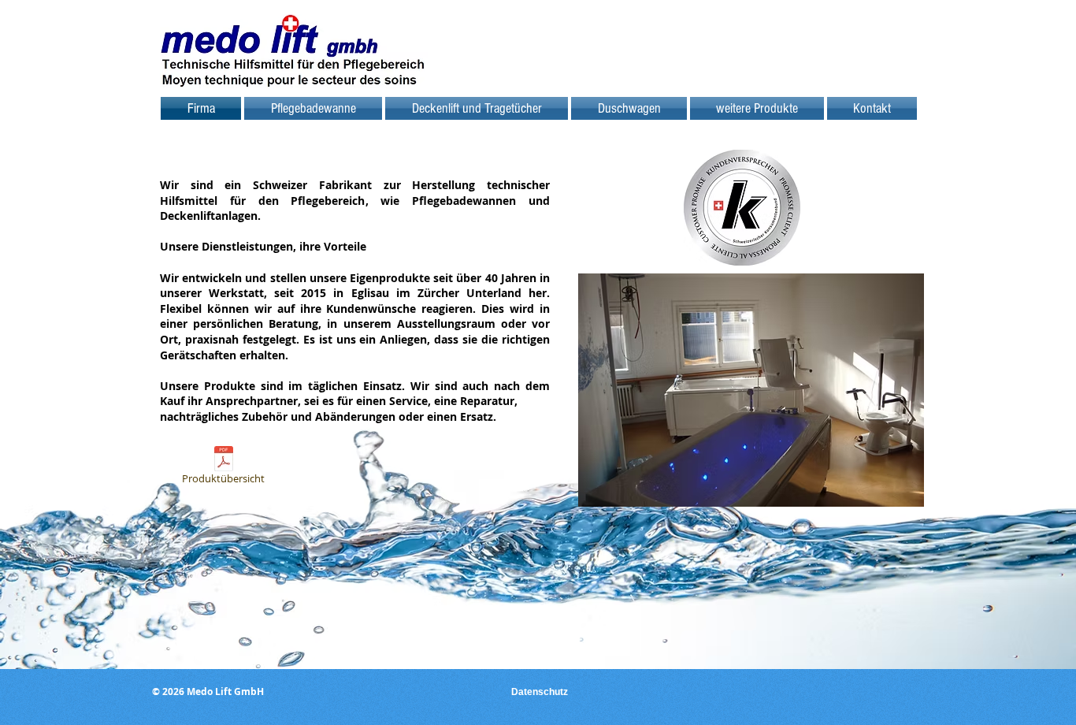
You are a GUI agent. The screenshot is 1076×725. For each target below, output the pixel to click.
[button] (751, 390)
